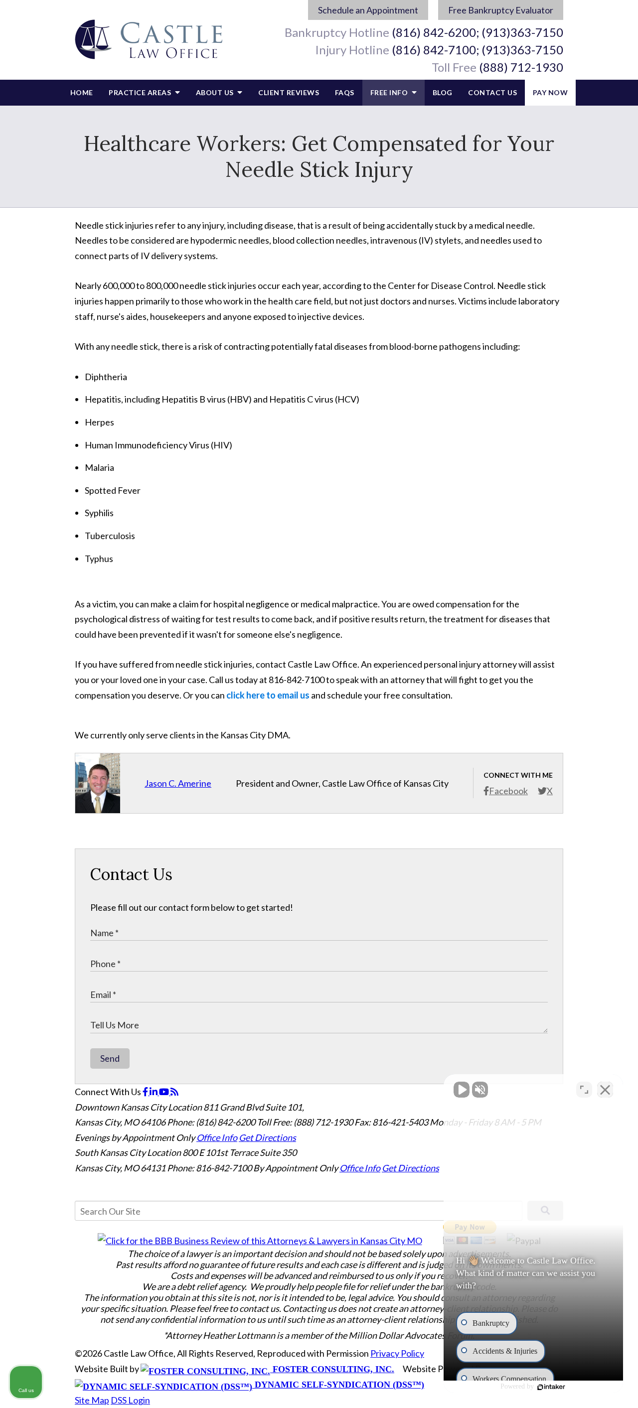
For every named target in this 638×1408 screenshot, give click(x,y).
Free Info (390, 92)
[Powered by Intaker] (553, 1387)
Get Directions (267, 1137)
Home (81, 92)
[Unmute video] (462, 1090)
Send (110, 1058)
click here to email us (268, 695)
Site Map (92, 1400)
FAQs (344, 92)
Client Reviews (288, 92)
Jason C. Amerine (178, 783)
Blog (443, 92)
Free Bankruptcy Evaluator (500, 9)
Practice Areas (141, 92)
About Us (216, 92)
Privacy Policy (397, 1353)
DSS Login (130, 1400)
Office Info (216, 1137)
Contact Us (492, 92)
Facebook (508, 790)
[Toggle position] (584, 1090)
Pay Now (550, 92)
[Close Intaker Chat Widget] (605, 1090)
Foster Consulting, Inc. (332, 1369)
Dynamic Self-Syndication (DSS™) (338, 1385)
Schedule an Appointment (368, 9)
